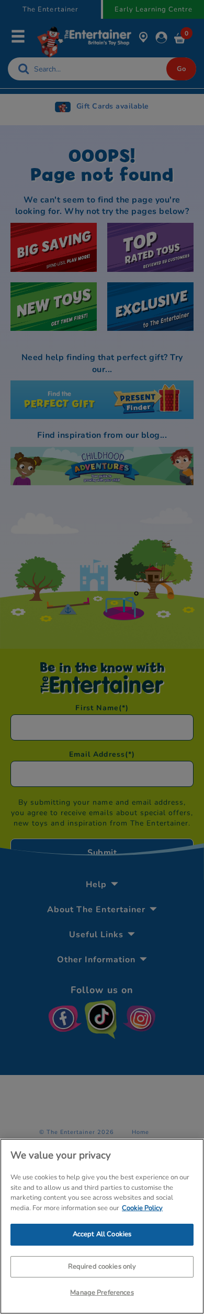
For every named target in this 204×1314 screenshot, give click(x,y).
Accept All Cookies (102, 1234)
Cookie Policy (142, 1208)
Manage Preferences (101, 1292)
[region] (102, 1226)
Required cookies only (102, 1266)
